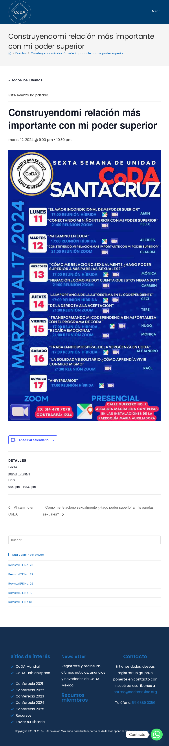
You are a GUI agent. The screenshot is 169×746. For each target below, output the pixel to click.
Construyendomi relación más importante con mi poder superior (77, 53)
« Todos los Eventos (25, 79)
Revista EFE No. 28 (20, 565)
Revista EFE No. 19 (20, 593)
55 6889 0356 (143, 702)
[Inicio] (9, 53)
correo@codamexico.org (135, 691)
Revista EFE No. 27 (20, 574)
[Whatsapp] (157, 734)
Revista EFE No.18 (20, 602)
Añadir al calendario (33, 440)
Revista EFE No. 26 (20, 583)
